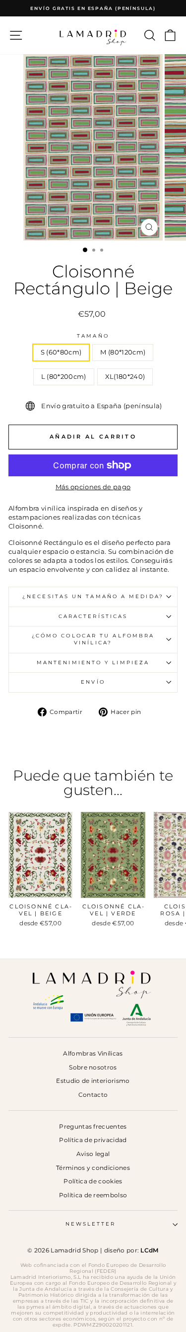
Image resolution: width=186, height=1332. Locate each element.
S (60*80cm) (61, 352)
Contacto (93, 1094)
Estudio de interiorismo (92, 1080)
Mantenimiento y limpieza (93, 662)
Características (93, 616)
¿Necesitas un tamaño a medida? (93, 596)
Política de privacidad (92, 1140)
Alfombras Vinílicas (93, 1053)
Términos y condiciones (93, 1167)
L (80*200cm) (63, 376)
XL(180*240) (125, 376)
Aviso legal (93, 1153)
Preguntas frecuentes (92, 1126)
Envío (93, 682)
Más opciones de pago (93, 487)
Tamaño (93, 336)
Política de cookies (92, 1181)
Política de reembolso (93, 1195)
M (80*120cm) (122, 352)
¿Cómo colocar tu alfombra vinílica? (93, 639)
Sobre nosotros (93, 1067)
